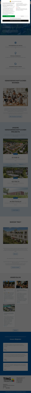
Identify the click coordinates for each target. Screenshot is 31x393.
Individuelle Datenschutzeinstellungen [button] (15, 20)
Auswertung (18, 7)
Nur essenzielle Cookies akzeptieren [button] (15, 18)
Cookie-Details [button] (12, 22)
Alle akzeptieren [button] (8, 16)
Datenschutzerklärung (5, 14)
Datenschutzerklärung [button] (16, 22)
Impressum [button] (19, 22)
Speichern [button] (22, 16)
